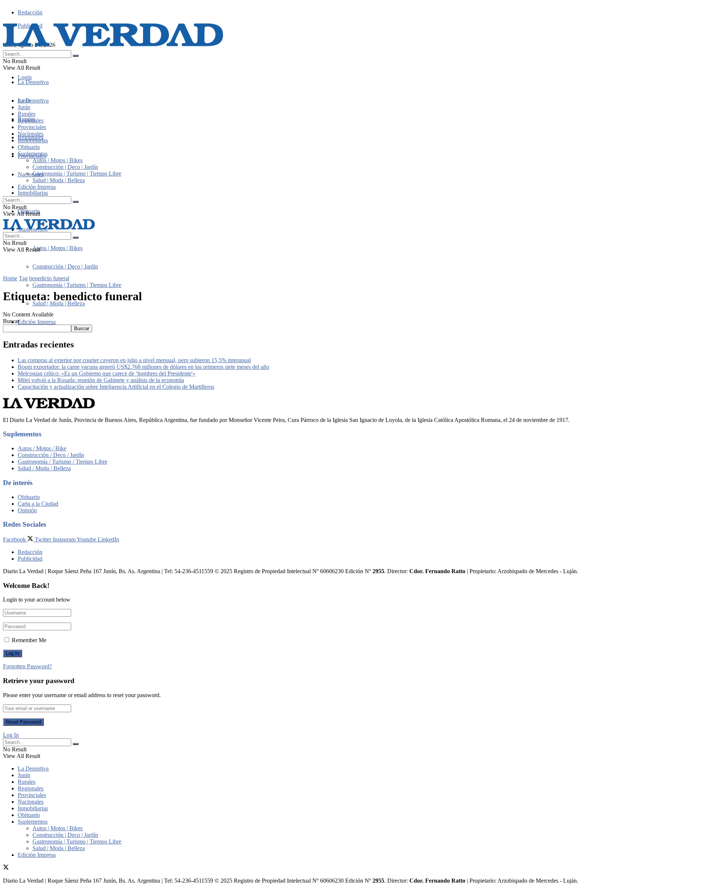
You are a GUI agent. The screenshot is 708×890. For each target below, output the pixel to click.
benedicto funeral (49, 278)
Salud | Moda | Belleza (58, 303)
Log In (11, 735)
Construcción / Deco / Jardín (51, 455)
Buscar (11, 321)
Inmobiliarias (33, 193)
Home (10, 278)
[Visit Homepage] (113, 47)
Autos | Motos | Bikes (57, 248)
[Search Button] (76, 56)
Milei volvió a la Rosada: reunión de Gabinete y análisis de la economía (101, 380)
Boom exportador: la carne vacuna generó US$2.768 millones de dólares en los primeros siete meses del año (143, 367)
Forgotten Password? (27, 666)
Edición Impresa (37, 322)
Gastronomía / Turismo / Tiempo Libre (62, 461)
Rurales (26, 114)
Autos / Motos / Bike (42, 448)
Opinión (27, 510)
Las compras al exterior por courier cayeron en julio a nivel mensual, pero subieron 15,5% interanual (134, 360)
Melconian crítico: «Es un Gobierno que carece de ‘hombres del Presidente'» (106, 373)
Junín (24, 107)
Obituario (29, 147)
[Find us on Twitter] (6, 868)
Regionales (31, 120)
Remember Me (29, 640)
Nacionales (31, 174)
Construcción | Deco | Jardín (65, 266)
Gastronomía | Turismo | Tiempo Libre (76, 285)
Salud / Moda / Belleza (44, 468)
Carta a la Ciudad (38, 504)
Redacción (30, 12)
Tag (23, 278)
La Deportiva (33, 82)
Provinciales (32, 127)
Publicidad (30, 558)
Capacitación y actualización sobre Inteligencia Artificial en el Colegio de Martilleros (116, 387)
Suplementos (33, 153)
